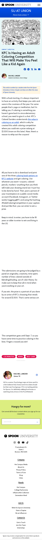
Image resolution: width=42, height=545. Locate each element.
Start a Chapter (21, 510)
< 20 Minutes (8, 357)
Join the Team (21, 525)
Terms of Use (21, 473)
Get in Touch (21, 522)
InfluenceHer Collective (21, 493)
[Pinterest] (28, 69)
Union (4, 49)
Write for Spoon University (21, 508)
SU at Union (21, 11)
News (20, 357)
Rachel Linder (14, 76)
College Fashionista (21, 490)
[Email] (39, 69)
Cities (21, 478)
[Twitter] (32, 69)
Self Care (31, 357)
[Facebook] (25, 69)
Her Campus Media (21, 464)
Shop (21, 475)
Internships (21, 528)
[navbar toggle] (39, 5)
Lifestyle (11, 49)
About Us (21, 467)
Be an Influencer (21, 513)
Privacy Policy (21, 470)
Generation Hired (21, 495)
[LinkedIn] (35, 69)
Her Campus (21, 487)
